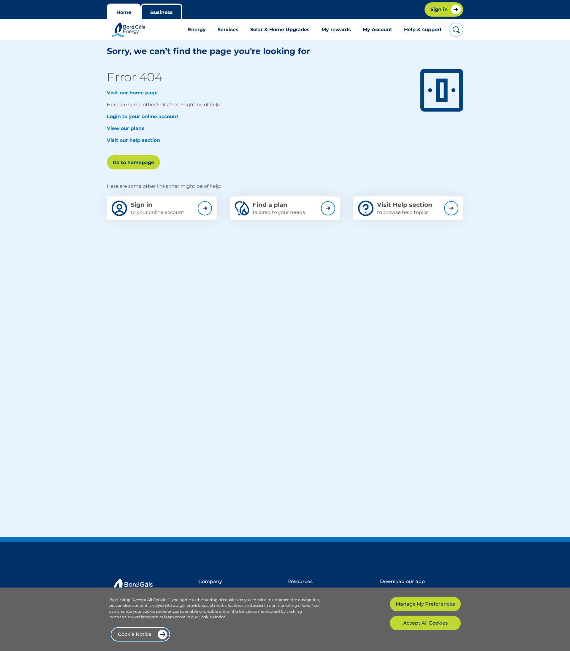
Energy (197, 29)
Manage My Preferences (425, 604)
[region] (285, 619)
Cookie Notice (134, 634)
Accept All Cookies (425, 623)
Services (228, 29)
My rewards (336, 29)
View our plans (125, 128)
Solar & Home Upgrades (280, 29)
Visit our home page (132, 93)
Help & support (423, 29)
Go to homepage (133, 162)
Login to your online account (142, 116)
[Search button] (456, 30)
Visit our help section (133, 140)
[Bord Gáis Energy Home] (128, 30)
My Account (377, 29)
